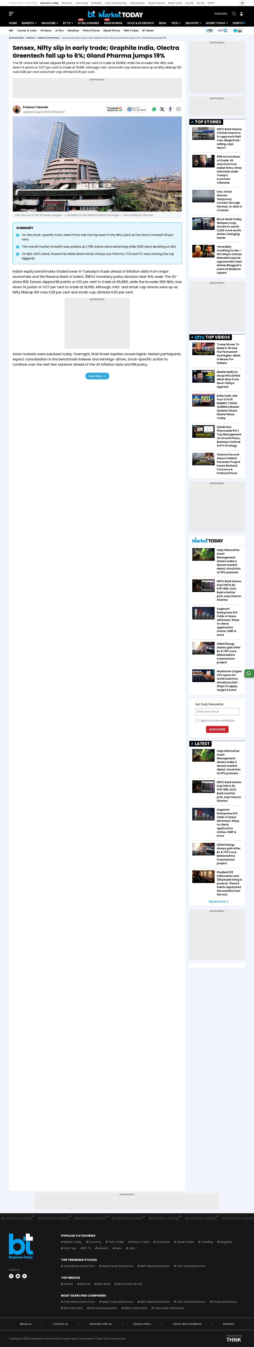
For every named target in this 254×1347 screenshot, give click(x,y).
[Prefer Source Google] (114, 109)
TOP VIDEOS (217, 337)
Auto (119, 1248)
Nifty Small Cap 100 (129, 1284)
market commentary (48, 37)
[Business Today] (115, 13)
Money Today (215, 23)
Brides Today (175, 2)
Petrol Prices (91, 30)
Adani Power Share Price (117, 1266)
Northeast (96, 2)
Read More (95, 376)
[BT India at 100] (209, 31)
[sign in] (241, 13)
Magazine (48, 23)
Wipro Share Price (135, 1308)
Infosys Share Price (225, 1302)
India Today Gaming (116, 2)
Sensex (68, 1284)
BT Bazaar (67, 2)
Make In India (113, 23)
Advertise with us (101, 1324)
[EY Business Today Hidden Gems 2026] (237, 31)
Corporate (163, 1242)
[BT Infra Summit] (222, 31)
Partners (228, 1324)
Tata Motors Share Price (79, 1266)
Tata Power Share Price (169, 1308)
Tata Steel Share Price (191, 1266)
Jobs (132, 1248)
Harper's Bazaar (156, 2)
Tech (174, 23)
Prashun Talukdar (35, 107)
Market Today (73, 1242)
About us (25, 1324)
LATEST (202, 743)
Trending (207, 1242)
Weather (73, 30)
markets (31, 37)
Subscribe (221, 13)
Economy (95, 1242)
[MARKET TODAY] (207, 541)
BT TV (66, 23)
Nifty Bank (103, 1284)
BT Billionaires (88, 23)
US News (46, 30)
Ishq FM (189, 2)
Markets (28, 23)
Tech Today (116, 1242)
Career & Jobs (27, 30)
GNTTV (211, 2)
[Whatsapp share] (154, 109)
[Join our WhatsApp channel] (249, 676)
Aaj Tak (200, 2)
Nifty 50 (85, 1284)
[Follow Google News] (136, 109)
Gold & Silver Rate (140, 23)
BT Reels (148, 30)
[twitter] (24, 1276)
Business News (16, 37)
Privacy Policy (142, 1324)
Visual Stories (185, 1242)
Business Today (50, 2)
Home (13, 23)
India (162, 23)
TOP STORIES (208, 121)
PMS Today (131, 30)
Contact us (60, 1324)
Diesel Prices (111, 30)
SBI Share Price (73, 1308)
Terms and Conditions (187, 1324)
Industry (192, 23)
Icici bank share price (103, 1308)
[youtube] (18, 1276)
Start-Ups (70, 1248)
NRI (11, 30)
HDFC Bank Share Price (154, 1266)
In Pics (59, 30)
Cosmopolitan (137, 2)
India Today (81, 2)
